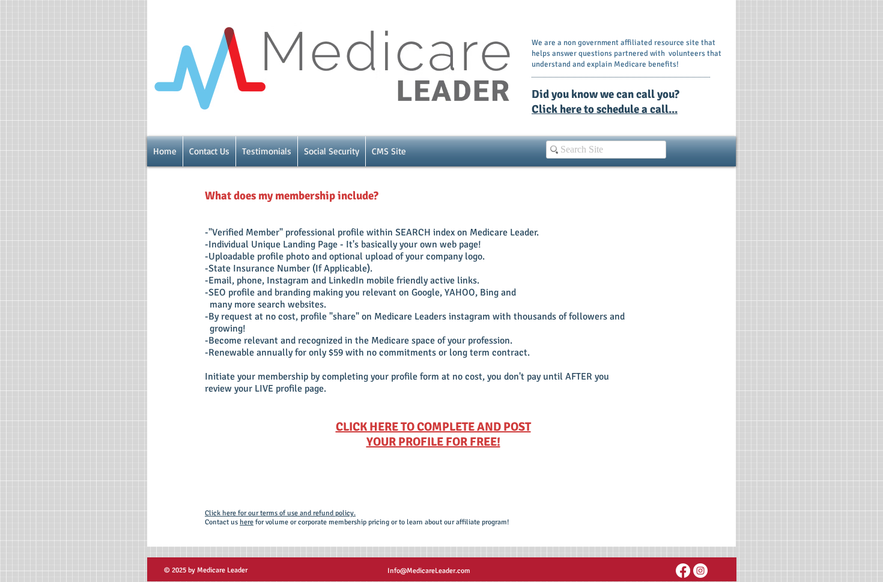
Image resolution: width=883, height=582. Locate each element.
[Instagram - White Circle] (700, 570)
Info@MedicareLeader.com (428, 570)
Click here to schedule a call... (605, 109)
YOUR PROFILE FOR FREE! (433, 441)
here (246, 522)
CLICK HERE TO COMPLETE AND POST (433, 426)
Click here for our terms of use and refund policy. (280, 513)
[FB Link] (683, 570)
